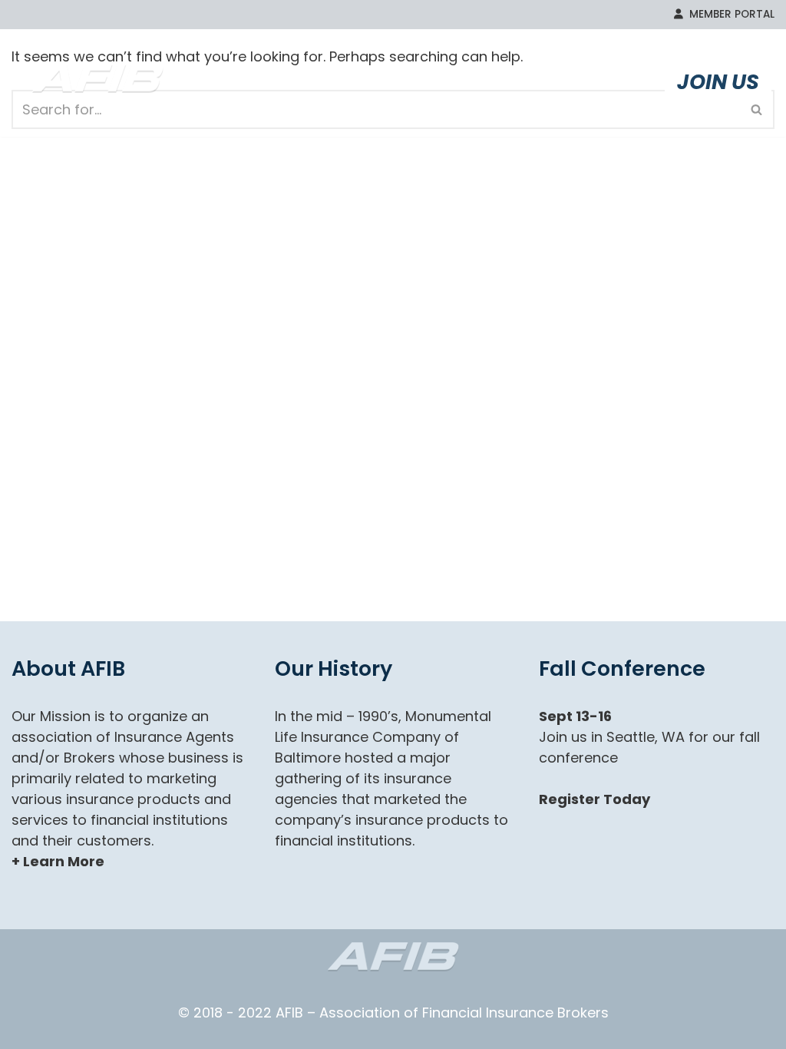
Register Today (594, 799)
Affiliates (553, 82)
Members (399, 82)
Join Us (718, 82)
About (266, 82)
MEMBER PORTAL (728, 14)
